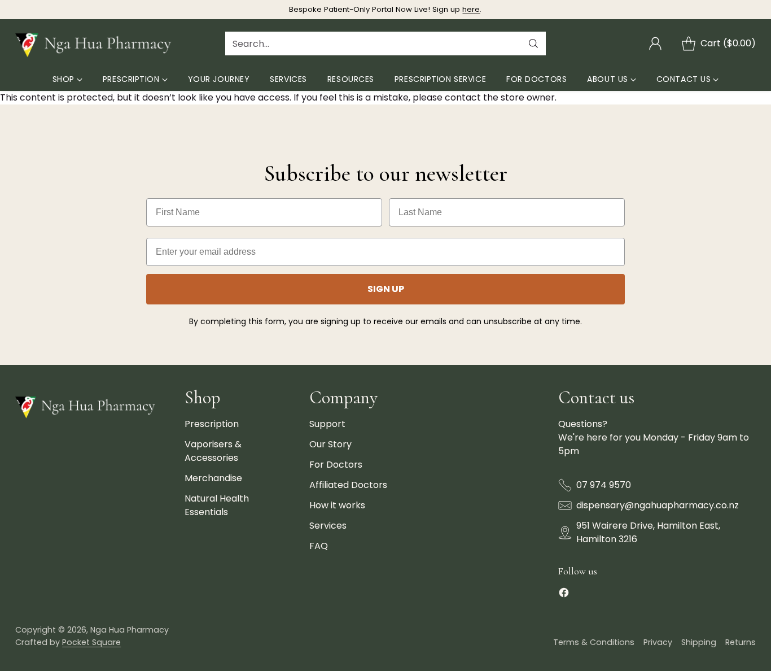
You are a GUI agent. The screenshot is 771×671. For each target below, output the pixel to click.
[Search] (533, 43)
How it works (337, 505)
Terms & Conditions (593, 642)
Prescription (212, 423)
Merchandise (213, 478)
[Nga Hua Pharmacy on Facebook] (564, 594)
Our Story (330, 444)
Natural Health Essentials (217, 505)
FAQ (318, 545)
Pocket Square (91, 642)
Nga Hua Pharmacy (129, 629)
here (471, 9)
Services (328, 525)
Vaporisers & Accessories (213, 451)
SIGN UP (385, 288)
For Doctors (335, 464)
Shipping (698, 642)
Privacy (657, 642)
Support (327, 423)
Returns (740, 642)
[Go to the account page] (655, 43)
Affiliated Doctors (348, 484)
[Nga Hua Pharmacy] (97, 43)
